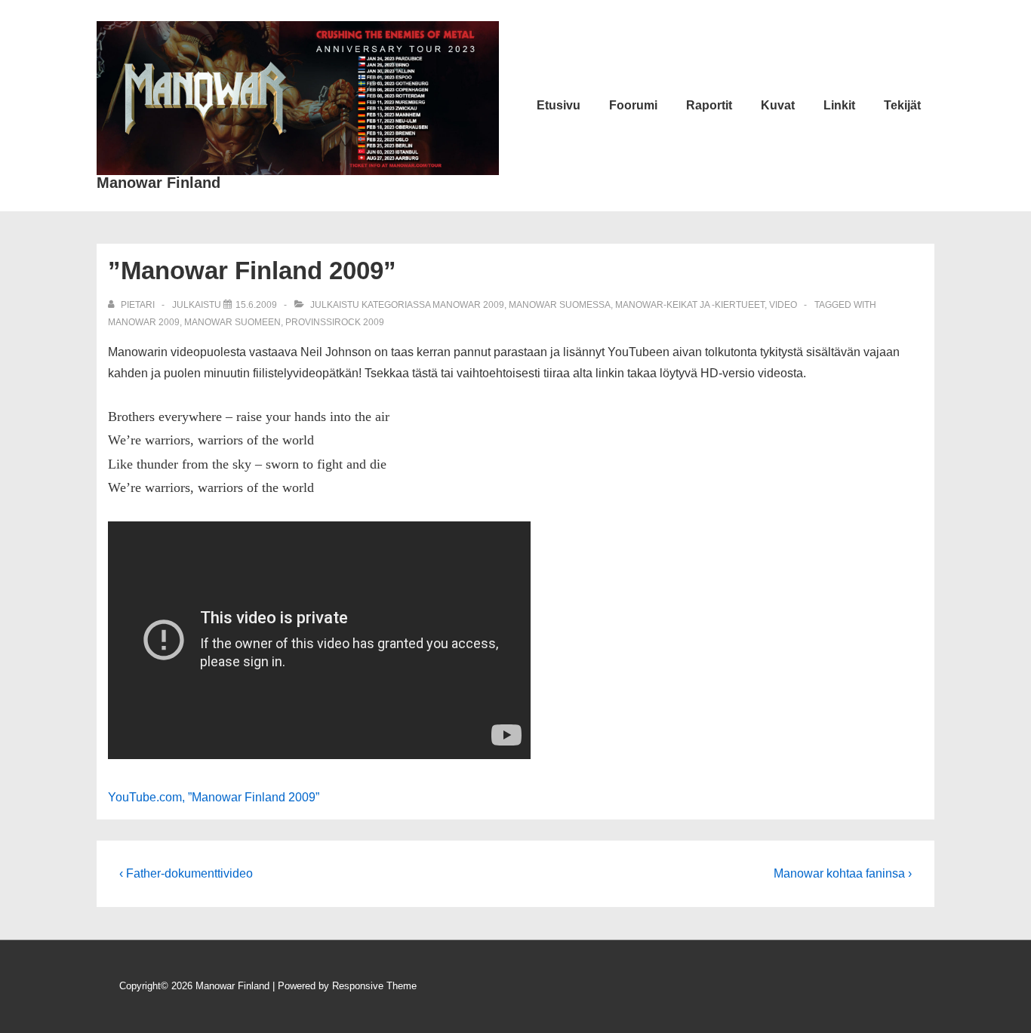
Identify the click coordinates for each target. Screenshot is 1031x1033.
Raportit (709, 105)
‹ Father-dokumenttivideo (186, 873)
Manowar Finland (158, 182)
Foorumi (633, 105)
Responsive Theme (374, 985)
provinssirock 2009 (334, 322)
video (783, 305)
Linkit (839, 105)
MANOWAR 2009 (468, 305)
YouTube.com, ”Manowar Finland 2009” (213, 797)
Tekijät (902, 105)
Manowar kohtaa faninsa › (843, 873)
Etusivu (558, 105)
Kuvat (778, 105)
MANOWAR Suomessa (560, 305)
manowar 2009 (144, 322)
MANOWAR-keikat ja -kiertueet (690, 305)
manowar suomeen (232, 322)
